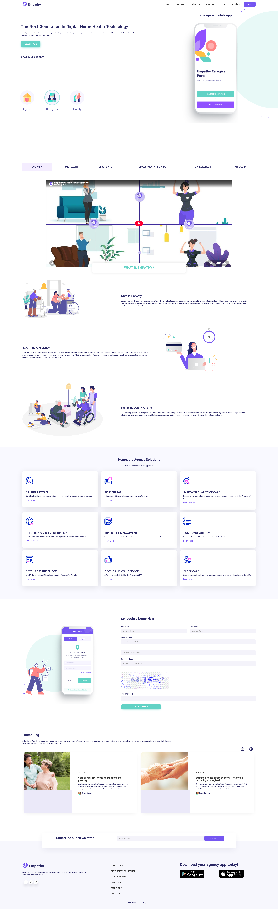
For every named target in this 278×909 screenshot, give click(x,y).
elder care (116, 882)
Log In (249, 4)
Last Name (194, 627)
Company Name (127, 659)
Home (166, 4)
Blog (223, 4)
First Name (125, 627)
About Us (196, 4)
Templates (236, 4)
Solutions (179, 4)
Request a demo (30, 44)
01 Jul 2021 (82, 773)
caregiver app (118, 877)
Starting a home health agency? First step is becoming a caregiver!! (102, 779)
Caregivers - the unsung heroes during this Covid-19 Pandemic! (219, 779)
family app (116, 888)
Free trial (210, 4)
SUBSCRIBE (214, 838)
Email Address (126, 637)
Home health (117, 865)
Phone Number (127, 648)
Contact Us (117, 894)
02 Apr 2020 (200, 773)
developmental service (123, 871)
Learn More (31, 500)
